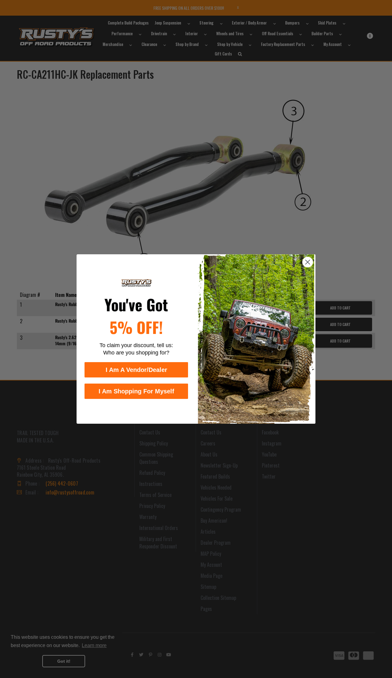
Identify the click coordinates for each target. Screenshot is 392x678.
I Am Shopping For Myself (136, 391)
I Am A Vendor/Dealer (136, 369)
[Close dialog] (307, 262)
